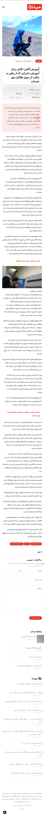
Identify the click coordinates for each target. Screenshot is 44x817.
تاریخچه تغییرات (17, 806)
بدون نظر (19, 93)
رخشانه (34, 97)
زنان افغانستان (35, 544)
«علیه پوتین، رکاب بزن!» (31, 743)
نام (20, 571)
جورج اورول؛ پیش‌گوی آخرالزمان (29, 666)
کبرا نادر (31, 90)
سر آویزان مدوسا (35, 657)
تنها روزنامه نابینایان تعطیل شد (28, 684)
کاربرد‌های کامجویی (28, 636)
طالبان (26, 544)
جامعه (39, 61)
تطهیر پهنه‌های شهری (34, 648)
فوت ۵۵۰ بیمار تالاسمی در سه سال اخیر (25, 692)
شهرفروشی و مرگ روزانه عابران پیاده (25, 773)
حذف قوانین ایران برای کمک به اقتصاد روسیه (23, 701)
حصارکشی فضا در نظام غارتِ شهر (27, 710)
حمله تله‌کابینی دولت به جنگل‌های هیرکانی (24, 764)
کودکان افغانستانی (16, 544)
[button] (3, 7)
